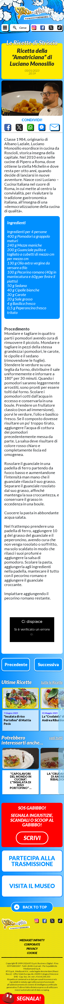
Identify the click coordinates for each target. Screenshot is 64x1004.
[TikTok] (59, 27)
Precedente (16, 664)
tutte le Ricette (52, 682)
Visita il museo (32, 885)
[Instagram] (34, 27)
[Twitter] (51, 27)
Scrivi (32, 837)
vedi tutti (56, 738)
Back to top (35, 907)
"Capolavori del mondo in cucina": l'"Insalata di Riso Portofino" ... (20, 780)
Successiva (48, 664)
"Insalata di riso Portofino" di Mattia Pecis (17, 720)
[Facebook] (42, 27)
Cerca (22, 27)
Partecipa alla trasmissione (32, 861)
